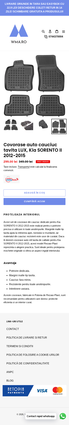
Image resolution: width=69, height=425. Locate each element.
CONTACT (12, 329)
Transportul (24, 166)
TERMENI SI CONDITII (19, 346)
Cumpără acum (34, 201)
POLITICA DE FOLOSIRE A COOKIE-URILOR (32, 354)
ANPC (10, 372)
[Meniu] (63, 31)
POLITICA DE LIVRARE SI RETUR (26, 337)
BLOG (9, 380)
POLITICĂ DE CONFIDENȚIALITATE (27, 363)
